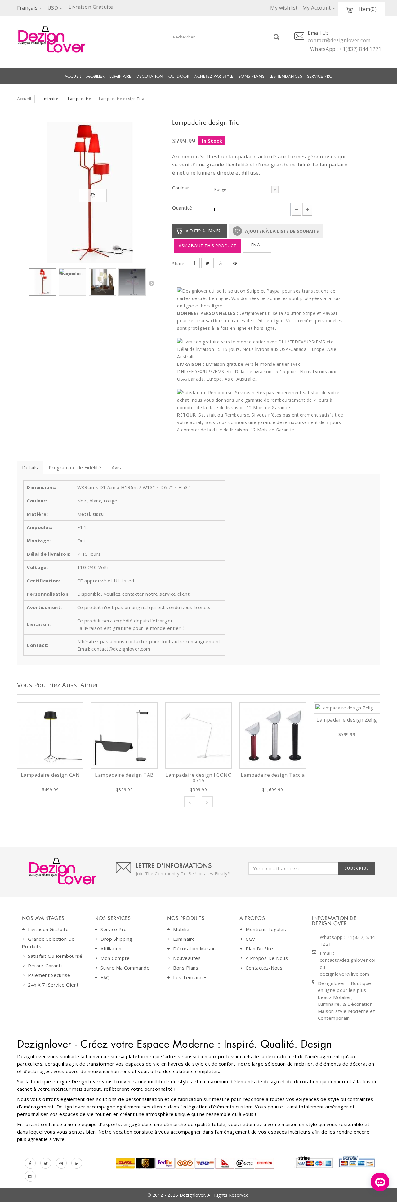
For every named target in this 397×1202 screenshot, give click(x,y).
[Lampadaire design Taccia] (272, 735)
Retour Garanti (45, 965)
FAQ (105, 977)
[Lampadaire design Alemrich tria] (90, 192)
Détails (30, 467)
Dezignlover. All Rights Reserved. (215, 1195)
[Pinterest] (61, 1163)
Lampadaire (79, 98)
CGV (250, 939)
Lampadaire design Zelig (346, 719)
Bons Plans (252, 76)
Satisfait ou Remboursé (55, 956)
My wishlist (284, 7)
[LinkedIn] (76, 1163)
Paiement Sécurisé (49, 975)
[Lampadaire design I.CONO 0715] (198, 735)
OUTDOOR (179, 76)
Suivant (151, 283)
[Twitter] (45, 1163)
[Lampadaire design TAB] (124, 735)
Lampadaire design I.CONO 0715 (198, 777)
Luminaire (120, 76)
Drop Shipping (116, 939)
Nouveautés (187, 958)
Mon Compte (115, 958)
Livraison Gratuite (48, 929)
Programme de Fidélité (75, 467)
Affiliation (111, 948)
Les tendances (286, 76)
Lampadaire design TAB (124, 774)
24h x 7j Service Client (53, 985)
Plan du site (259, 948)
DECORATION (149, 76)
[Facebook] (30, 1163)
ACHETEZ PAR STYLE (214, 76)
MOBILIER (95, 76)
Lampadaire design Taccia (273, 774)
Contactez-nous (264, 968)
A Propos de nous (267, 958)
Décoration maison (194, 948)
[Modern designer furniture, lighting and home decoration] (90, 39)
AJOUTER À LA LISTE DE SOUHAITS (281, 231)
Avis (116, 467)
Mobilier (182, 929)
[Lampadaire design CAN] (50, 735)
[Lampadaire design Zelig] (347, 708)
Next (207, 801)
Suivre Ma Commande (124, 968)
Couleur (181, 187)
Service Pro (320, 76)
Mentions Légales (266, 929)
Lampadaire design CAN (50, 774)
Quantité (182, 208)
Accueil (73, 76)
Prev (189, 801)
